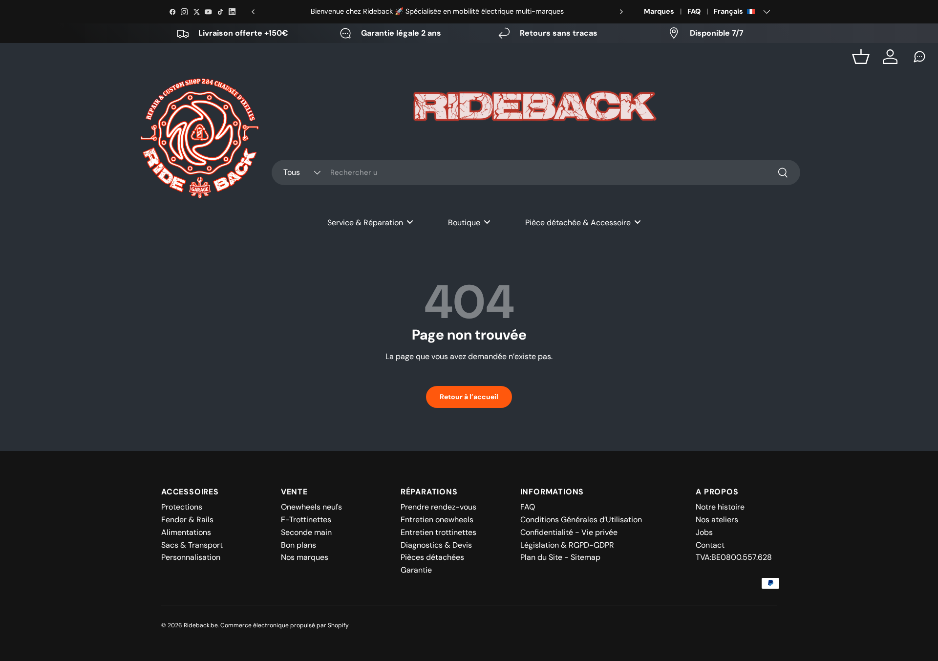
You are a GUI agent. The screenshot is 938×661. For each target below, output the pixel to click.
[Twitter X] (196, 11)
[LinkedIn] (232, 11)
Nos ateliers (717, 519)
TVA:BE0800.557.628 (734, 557)
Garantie (416, 570)
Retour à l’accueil (469, 396)
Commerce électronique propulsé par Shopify (284, 625)
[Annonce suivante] (621, 12)
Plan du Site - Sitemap (560, 557)
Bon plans (298, 545)
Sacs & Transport (192, 545)
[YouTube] (208, 11)
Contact (710, 545)
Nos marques (304, 557)
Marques (659, 11)
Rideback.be (201, 625)
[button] (861, 56)
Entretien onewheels (437, 519)
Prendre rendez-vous (438, 507)
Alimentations (186, 532)
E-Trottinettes (306, 519)
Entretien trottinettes (438, 532)
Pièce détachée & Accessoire (578, 222)
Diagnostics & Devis (436, 545)
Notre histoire (720, 507)
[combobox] (536, 172)
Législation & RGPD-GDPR (567, 545)
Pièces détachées (432, 557)
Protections (181, 507)
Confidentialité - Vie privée (569, 532)
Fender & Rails (187, 519)
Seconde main (306, 532)
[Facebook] (172, 11)
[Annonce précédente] (253, 12)
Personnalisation (190, 557)
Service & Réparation (365, 222)
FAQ (694, 11)
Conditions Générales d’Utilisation (581, 519)
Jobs (704, 532)
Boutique (464, 222)
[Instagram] (184, 11)
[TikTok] (220, 11)
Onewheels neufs (311, 507)
